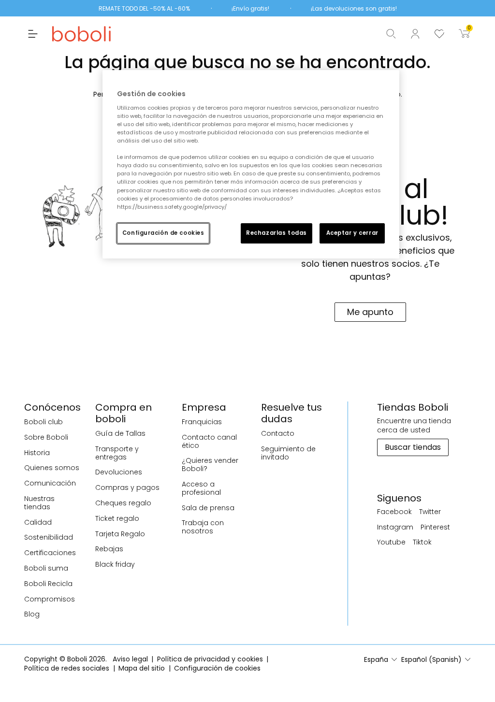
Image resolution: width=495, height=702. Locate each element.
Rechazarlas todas (276, 233)
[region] (250, 164)
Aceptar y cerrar (352, 233)
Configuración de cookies (163, 233)
